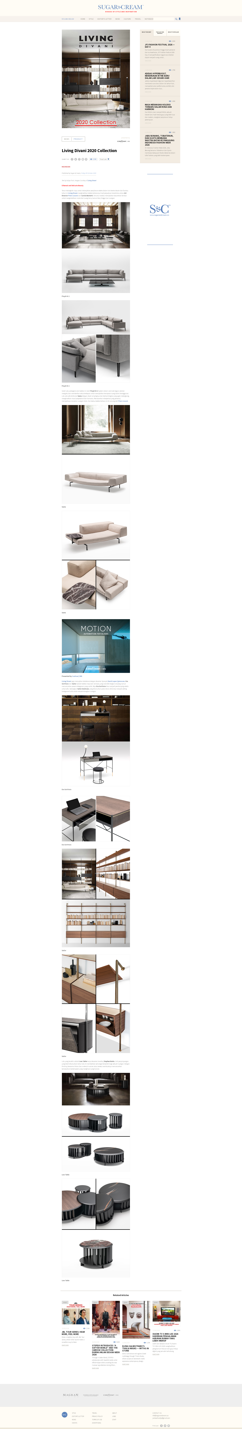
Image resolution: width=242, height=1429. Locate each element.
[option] (70, 1395)
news (66, 139)
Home (83, 19)
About (114, 1413)
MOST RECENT (146, 32)
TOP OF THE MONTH (160, 32)
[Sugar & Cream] (121, 7)
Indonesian (66, 167)
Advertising (96, 1423)
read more (148, 60)
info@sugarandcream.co (160, 1415)
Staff (114, 1420)
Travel (138, 19)
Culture (127, 19)
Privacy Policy (97, 1416)
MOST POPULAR (173, 32)
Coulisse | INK (77, 676)
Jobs (114, 1416)
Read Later (103, 159)
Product (78, 139)
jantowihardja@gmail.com (161, 1418)
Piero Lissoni (73, 196)
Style (91, 19)
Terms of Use (97, 1420)
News (117, 19)
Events (74, 1423)
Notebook (149, 19)
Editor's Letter (105, 19)
